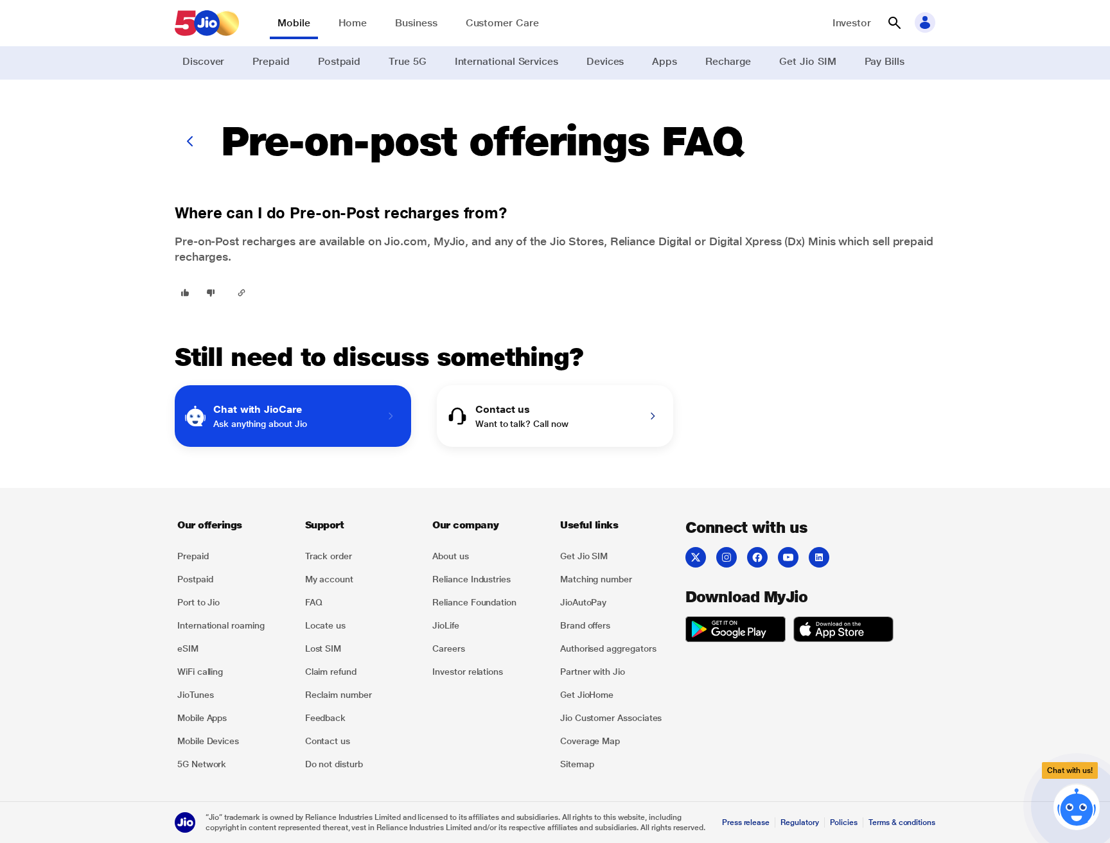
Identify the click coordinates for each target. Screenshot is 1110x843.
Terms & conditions (901, 822)
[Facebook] (757, 557)
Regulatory (799, 822)
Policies (844, 822)
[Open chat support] (1076, 810)
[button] (894, 23)
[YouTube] (788, 557)
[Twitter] (695, 557)
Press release (746, 822)
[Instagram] (726, 557)
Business (416, 23)
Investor (852, 23)
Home (353, 23)
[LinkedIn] (819, 557)
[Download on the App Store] (843, 631)
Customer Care (502, 23)
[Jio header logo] (207, 23)
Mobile (294, 23)
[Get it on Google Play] (735, 631)
